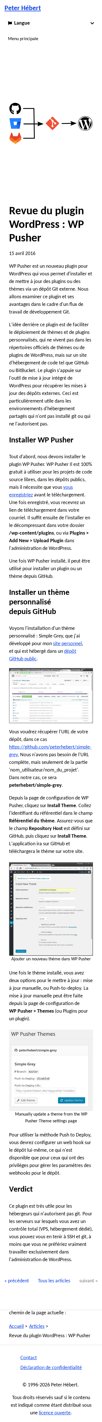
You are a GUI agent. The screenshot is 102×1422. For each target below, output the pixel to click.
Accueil (16, 1326)
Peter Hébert (23, 8)
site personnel (67, 644)
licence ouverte (55, 1413)
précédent (18, 1281)
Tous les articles (54, 1281)
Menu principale (23, 39)
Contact (28, 1358)
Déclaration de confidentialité (51, 1368)
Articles (36, 1326)
